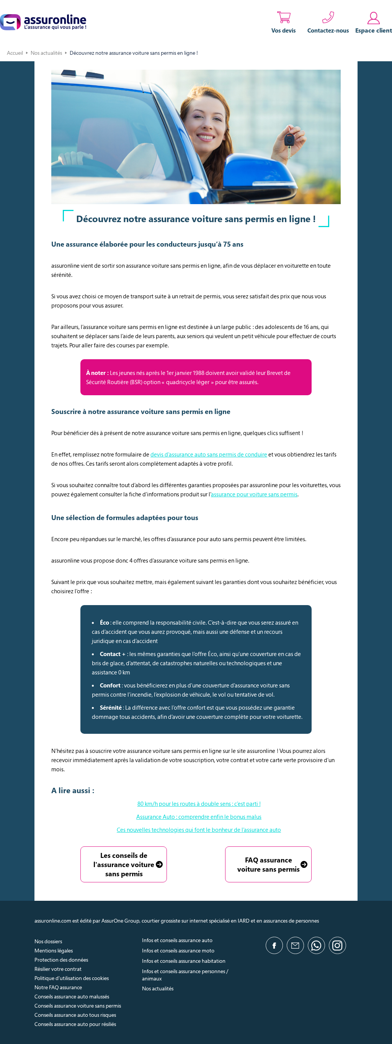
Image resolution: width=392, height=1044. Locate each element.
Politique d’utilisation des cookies (71, 978)
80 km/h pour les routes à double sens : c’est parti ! (199, 803)
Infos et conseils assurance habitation (183, 960)
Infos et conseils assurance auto (177, 940)
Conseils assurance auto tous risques (75, 1014)
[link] (373, 22)
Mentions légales (53, 950)
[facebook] (274, 945)
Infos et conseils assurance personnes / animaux (185, 974)
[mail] (295, 945)
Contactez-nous (328, 30)
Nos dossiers (48, 941)
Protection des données (61, 959)
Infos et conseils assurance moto (178, 950)
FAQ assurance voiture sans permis (268, 864)
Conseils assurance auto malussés (71, 996)
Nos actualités (46, 52)
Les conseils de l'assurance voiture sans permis (123, 864)
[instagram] (337, 945)
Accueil (15, 52)
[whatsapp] (316, 945)
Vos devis (283, 30)
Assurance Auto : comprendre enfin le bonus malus (198, 816)
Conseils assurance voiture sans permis (77, 1005)
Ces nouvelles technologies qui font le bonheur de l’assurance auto (199, 829)
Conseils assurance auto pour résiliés (75, 1024)
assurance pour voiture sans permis (254, 494)
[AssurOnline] (43, 22)
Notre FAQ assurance (58, 987)
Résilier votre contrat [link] (58, 968)
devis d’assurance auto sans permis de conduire (208, 454)
